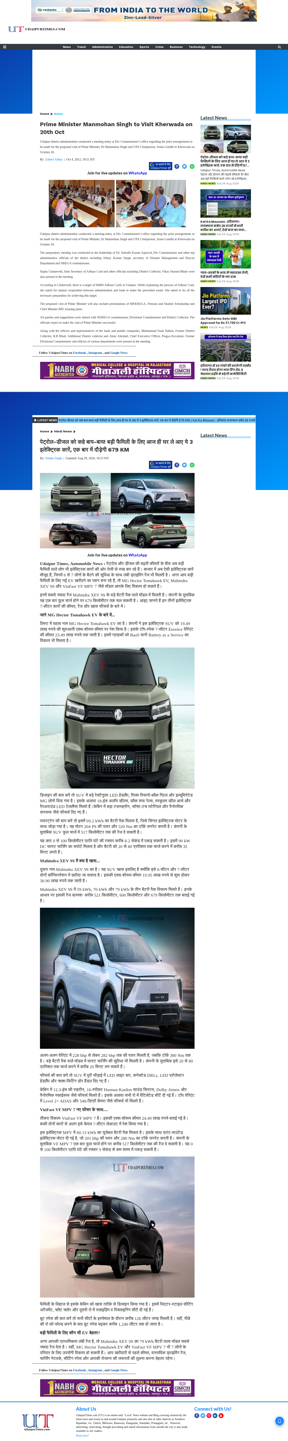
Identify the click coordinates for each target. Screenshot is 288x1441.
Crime (159, 46)
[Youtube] (221, 1415)
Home (44, 114)
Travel (81, 46)
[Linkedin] (215, 1415)
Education (126, 46)
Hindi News (63, 431)
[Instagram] (208, 1415)
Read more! (82, 1435)
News (67, 46)
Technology (197, 46)
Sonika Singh (53, 458)
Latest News (213, 117)
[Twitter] (202, 1415)
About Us (86, 1409)
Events (216, 46)
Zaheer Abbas (53, 159)
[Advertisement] (144, 77)
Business (176, 46)
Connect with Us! (213, 1409)
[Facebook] (196, 1415)
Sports (144, 46)
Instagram (95, 352)
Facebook (79, 352)
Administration (102, 46)
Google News (119, 352)
